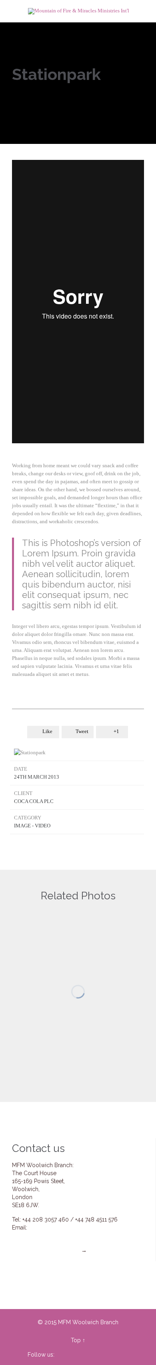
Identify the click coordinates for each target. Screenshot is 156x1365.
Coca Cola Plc (34, 801)
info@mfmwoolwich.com (61, 1227)
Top (76, 1340)
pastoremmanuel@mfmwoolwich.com (75, 1235)
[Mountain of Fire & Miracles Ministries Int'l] (78, 11)
